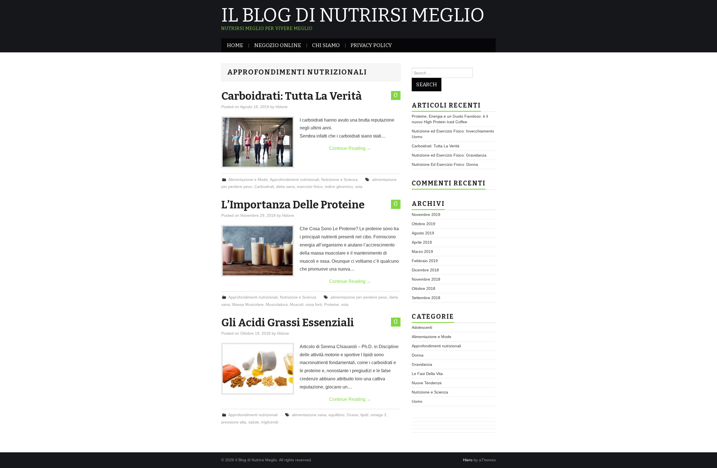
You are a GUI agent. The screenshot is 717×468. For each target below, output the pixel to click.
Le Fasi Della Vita (427, 373)
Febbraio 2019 (425, 261)
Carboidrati (264, 186)
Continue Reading (350, 148)
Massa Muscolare (248, 304)
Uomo (417, 401)
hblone (282, 106)
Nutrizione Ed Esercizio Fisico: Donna (445, 164)
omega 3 (378, 415)
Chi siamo (326, 45)
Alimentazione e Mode (248, 179)
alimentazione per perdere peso (358, 297)
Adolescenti (422, 327)
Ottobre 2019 (423, 224)
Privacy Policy (371, 45)
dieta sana (285, 186)
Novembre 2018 (426, 279)
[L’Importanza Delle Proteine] (258, 250)
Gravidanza (422, 364)
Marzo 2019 (422, 251)
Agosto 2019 (423, 233)
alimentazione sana (309, 415)
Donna (417, 355)
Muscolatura (277, 304)
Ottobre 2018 (423, 288)
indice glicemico (339, 186)
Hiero (467, 460)
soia (358, 186)
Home (235, 45)
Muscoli (296, 304)
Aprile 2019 (422, 242)
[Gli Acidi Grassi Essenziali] (258, 368)
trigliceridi (269, 422)
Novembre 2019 (426, 214)
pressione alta (233, 422)
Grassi (352, 415)
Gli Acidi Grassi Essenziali (287, 322)
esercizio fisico (310, 186)
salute (253, 422)
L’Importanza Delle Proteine (293, 204)
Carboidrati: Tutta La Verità (291, 96)
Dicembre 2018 (425, 270)
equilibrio (336, 415)
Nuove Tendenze (427, 383)
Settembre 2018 (426, 297)
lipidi (364, 415)
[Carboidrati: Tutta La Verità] (258, 142)
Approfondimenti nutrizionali (294, 179)
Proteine (331, 304)
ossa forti (314, 304)
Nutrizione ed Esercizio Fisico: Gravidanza (449, 155)
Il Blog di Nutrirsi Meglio (353, 15)
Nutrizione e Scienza (339, 179)
